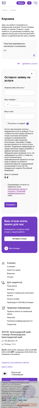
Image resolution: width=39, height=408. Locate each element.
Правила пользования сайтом (15, 363)
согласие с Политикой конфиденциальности (16, 192)
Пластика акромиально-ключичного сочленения (15, 45)
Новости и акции (13, 270)
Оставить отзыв (19, 239)
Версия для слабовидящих (17, 373)
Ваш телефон (10, 100)
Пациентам (11, 324)
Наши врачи (12, 286)
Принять (34, 397)
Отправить (10, 205)
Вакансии (11, 273)
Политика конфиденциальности (19, 321)
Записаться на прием (19, 380)
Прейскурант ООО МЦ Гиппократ (20, 302)
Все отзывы (14, 248)
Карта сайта (7, 367)
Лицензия (11, 317)
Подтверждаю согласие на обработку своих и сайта (18, 190)
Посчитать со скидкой (16, 123)
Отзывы (10, 277)
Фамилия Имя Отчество (14, 88)
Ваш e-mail (8, 111)
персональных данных (17, 189)
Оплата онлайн (13, 299)
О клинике (11, 266)
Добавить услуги (29, 64)
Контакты (11, 289)
